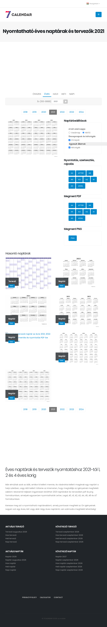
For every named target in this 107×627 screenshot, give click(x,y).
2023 (71, 112)
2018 (25, 112)
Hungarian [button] (94, 3)
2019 (34, 112)
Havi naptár (10, 563)
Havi (55, 94)
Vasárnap (75, 132)
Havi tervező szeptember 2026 (69, 535)
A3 (79, 179)
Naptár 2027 (61, 556)
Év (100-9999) (44, 101)
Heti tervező (10, 538)
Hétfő (87, 132)
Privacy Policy (29, 597)
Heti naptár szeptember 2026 (69, 566)
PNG (73, 238)
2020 (43, 112)
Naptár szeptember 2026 (67, 560)
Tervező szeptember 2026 (67, 532)
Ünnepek (75, 140)
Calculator (45, 597)
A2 (87, 179)
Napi (71, 94)
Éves (47, 94)
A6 (90, 173)
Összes (37, 94)
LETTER (81, 173)
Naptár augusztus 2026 (15, 560)
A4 (72, 173)
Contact (58, 597)
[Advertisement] (53, 66)
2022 (62, 112)
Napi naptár (10, 570)
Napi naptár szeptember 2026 (69, 570)
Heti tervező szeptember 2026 (69, 538)
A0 (72, 186)
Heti (63, 94)
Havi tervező (10, 535)
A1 (94, 179)
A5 (72, 179)
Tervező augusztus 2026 (16, 532)
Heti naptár (10, 566)
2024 (81, 112)
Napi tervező (11, 542)
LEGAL (80, 186)
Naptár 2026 (11, 556)
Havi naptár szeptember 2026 (69, 563)
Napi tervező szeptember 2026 (69, 542)
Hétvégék (75, 147)
